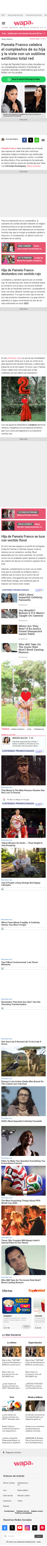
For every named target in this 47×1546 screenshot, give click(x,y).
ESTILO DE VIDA (34, 27)
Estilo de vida (8, 1496)
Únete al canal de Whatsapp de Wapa (25, 79)
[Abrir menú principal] (3, 23)
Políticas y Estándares (23, 1513)
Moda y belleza (22, 1490)
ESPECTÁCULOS (13, 27)
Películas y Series (23, 1496)
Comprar (26, 1326)
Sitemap (6, 1506)
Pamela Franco (17, 729)
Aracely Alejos (12, 139)
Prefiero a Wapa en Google (18, 800)
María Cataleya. (34, 166)
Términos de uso (22, 1511)
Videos (19, 1501)
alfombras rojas (14, 358)
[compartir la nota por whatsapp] (36, 140)
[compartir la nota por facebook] (24, 140)
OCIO (41, 27)
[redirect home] (23, 25)
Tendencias (39, 729)
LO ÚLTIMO (5, 27)
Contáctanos (9, 1511)
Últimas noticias (9, 1483)
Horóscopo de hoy (15, 15)
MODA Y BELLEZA (24, 27)
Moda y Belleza (7, 39)
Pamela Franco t (9, 148)
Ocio (4, 1490)
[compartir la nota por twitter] (30, 140)
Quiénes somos (37, 1511)
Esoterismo (7, 1501)
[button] (44, 33)
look (29, 729)
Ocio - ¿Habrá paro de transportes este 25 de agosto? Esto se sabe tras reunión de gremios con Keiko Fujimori (22, 33)
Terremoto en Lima (34, 15)
